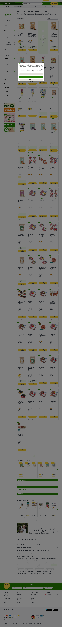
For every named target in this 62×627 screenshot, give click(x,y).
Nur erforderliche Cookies (31, 79)
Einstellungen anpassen (31, 74)
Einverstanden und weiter (31, 76)
